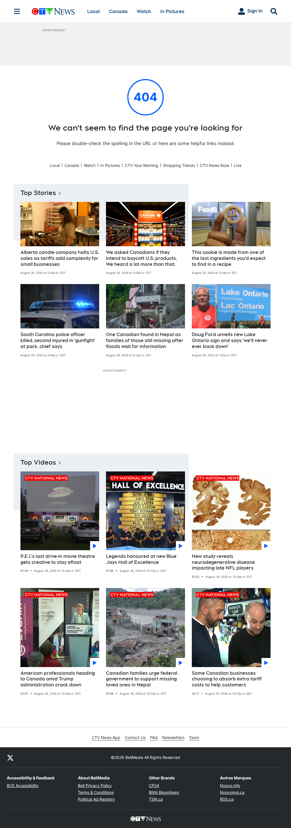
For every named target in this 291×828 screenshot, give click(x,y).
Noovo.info (230, 785)
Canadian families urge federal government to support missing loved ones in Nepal (141, 679)
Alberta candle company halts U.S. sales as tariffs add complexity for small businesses (59, 258)
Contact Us (135, 737)
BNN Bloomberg (164, 792)
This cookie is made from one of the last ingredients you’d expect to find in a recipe (229, 258)
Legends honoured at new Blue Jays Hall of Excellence (141, 559)
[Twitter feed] (10, 757)
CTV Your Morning (141, 165)
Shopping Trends (179, 165)
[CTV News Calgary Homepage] (53, 11)
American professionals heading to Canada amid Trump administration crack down (57, 679)
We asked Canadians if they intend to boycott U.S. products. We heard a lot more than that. (141, 258)
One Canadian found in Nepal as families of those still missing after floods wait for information (144, 340)
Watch (144, 11)
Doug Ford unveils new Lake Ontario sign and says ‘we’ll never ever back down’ (229, 340)
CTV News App (106, 737)
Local (93, 11)
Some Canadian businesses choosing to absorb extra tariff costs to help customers (227, 679)
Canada (118, 11)
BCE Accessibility (23, 785)
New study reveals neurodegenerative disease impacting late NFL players (223, 562)
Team (194, 737)
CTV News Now (214, 165)
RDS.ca (227, 799)
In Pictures (172, 11)
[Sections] (17, 11)
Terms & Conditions (96, 792)
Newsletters (173, 737)
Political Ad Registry (96, 799)
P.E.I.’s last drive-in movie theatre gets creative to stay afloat (57, 559)
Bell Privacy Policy (95, 785)
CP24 (154, 785)
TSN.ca (156, 799)
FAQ (154, 737)
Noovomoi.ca (232, 792)
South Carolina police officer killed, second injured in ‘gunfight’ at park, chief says (57, 340)
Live (238, 165)
